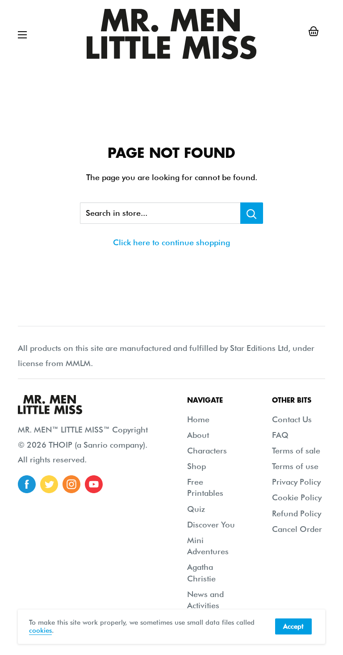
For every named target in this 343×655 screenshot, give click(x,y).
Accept (293, 626)
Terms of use (295, 466)
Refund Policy (296, 513)
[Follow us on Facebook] (27, 484)
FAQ (280, 435)
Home (198, 419)
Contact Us (292, 419)
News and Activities (205, 599)
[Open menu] (22, 34)
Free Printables (205, 487)
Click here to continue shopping (171, 242)
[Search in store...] (251, 213)
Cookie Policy (297, 497)
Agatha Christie (201, 572)
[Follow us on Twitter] (49, 484)
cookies (40, 630)
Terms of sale (296, 450)
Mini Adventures (208, 546)
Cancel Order (297, 529)
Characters (207, 450)
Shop (196, 466)
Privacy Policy (296, 481)
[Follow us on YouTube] (94, 484)
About (198, 435)
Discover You (211, 524)
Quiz (196, 509)
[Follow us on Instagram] (71, 484)
